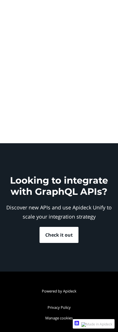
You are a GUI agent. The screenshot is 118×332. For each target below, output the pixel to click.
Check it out (59, 235)
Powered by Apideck (59, 291)
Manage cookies (59, 318)
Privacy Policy (59, 307)
